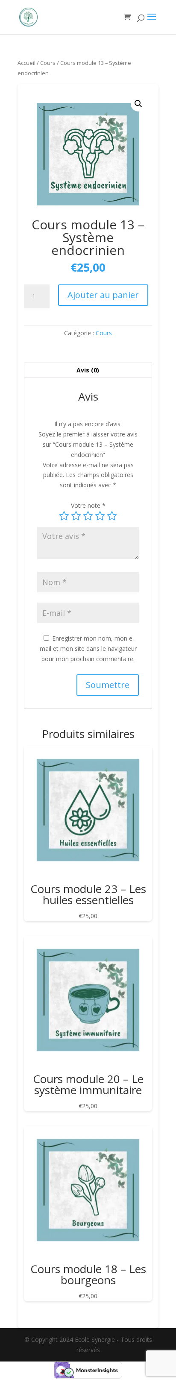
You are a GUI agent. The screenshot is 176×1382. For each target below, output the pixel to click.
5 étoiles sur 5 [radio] (112, 516)
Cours (48, 63)
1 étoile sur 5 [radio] (64, 516)
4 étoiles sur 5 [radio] (100, 516)
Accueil (26, 63)
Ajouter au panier (103, 295)
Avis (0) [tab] (87, 370)
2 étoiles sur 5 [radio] (76, 516)
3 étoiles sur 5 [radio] (88, 516)
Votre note (88, 505)
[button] (138, 103)
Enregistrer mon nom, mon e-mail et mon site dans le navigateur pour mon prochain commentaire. (88, 648)
